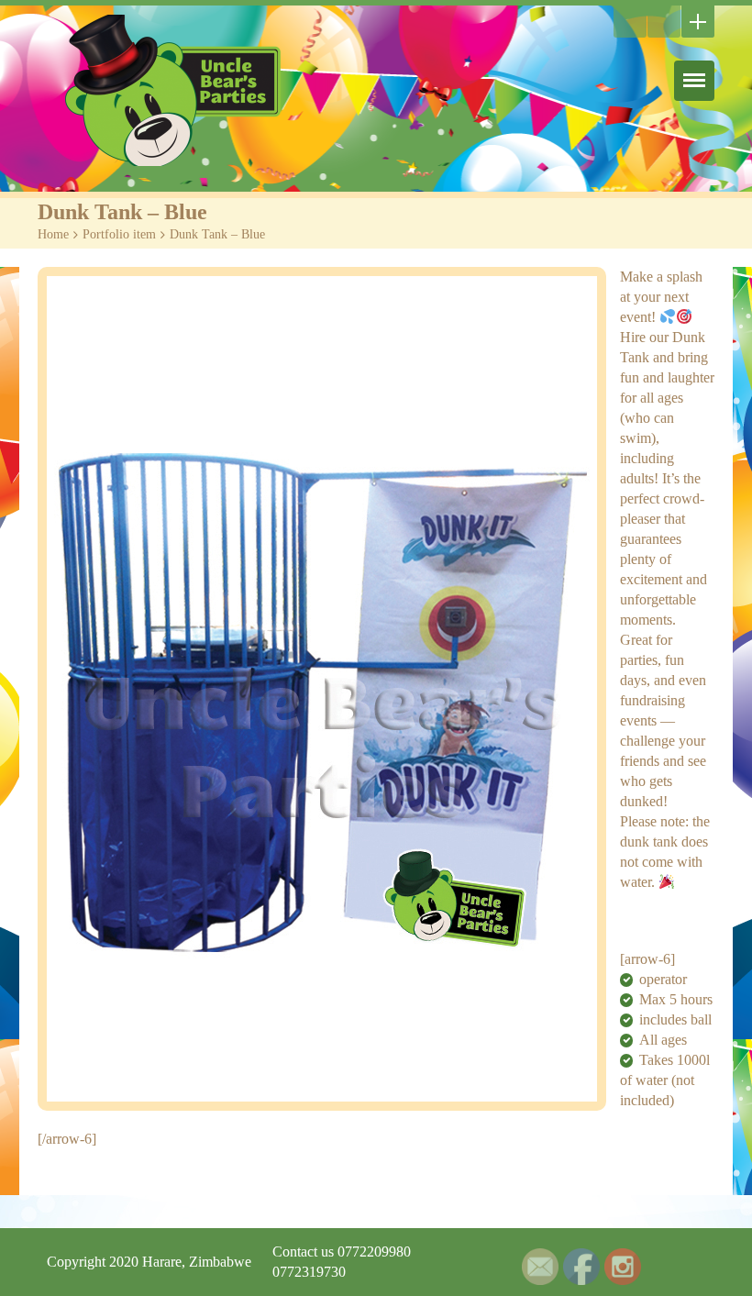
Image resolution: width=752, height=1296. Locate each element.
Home (53, 234)
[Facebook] (663, 22)
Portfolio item (119, 234)
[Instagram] (630, 22)
